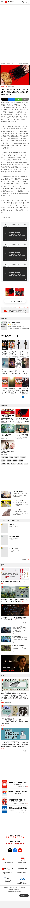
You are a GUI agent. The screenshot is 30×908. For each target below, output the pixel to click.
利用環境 (11, 889)
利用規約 (23, 887)
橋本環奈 (3, 460)
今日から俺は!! (5, 457)
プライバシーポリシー (15, 887)
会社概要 (6, 887)
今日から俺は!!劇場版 (14, 322)
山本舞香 (21, 460)
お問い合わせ (17, 889)
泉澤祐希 (3, 463)
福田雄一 (13, 463)
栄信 (8, 463)
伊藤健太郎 (23, 457)
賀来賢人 (16, 457)
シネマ (26, 463)
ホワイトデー (20, 463)
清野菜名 (9, 460)
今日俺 (11, 457)
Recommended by (18, 396)
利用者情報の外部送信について (15, 891)
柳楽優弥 (15, 460)
